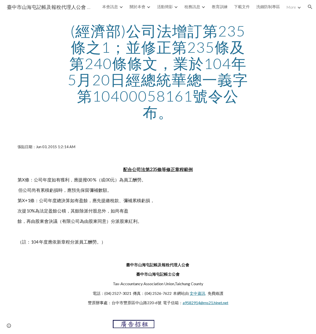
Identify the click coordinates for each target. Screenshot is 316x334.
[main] (158, 71)
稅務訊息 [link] (192, 6)
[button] (310, 7)
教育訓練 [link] (220, 6)
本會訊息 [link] (110, 6)
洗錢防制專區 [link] (268, 6)
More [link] (291, 7)
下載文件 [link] (242, 6)
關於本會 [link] (137, 6)
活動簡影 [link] (165, 6)
